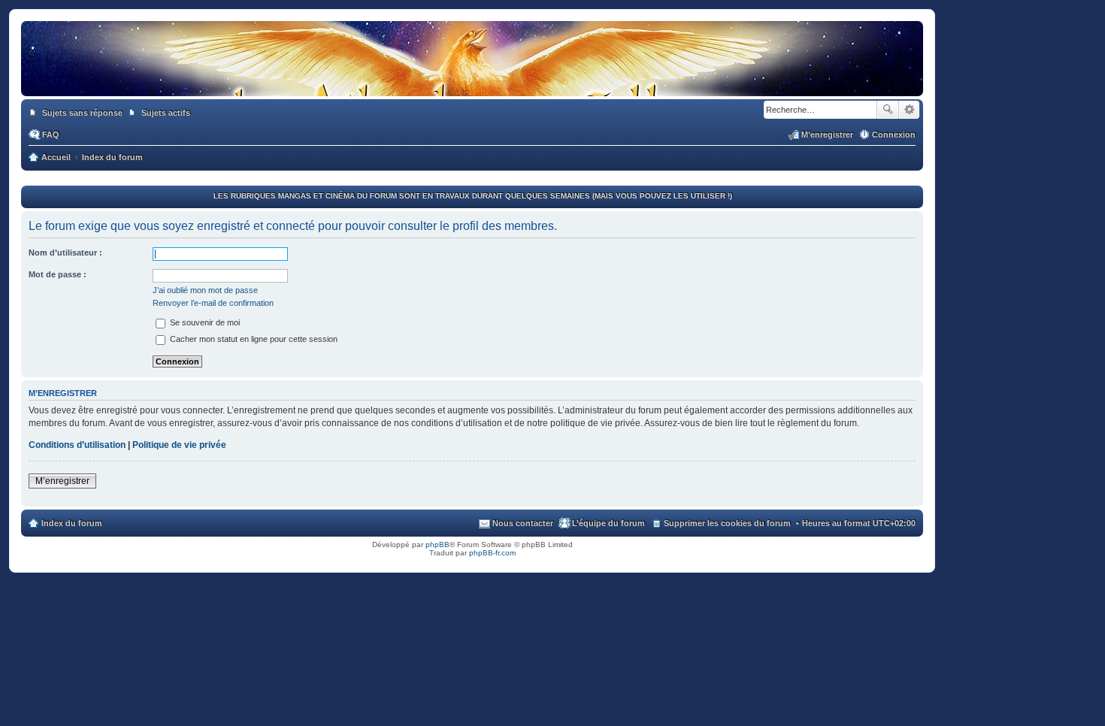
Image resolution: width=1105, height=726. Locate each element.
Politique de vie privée (179, 445)
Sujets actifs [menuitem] (165, 112)
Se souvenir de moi (204, 322)
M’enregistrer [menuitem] (827, 134)
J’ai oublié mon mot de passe (205, 290)
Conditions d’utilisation (77, 445)
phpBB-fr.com (492, 553)
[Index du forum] (472, 81)
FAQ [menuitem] (50, 134)
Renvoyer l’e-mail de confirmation (213, 302)
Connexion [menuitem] (894, 134)
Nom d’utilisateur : (65, 252)
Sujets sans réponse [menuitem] (82, 112)
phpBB (437, 544)
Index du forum (71, 523)
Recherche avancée (909, 110)
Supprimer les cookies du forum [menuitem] (727, 523)
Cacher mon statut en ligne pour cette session (253, 338)
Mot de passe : (57, 274)
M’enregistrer (62, 481)
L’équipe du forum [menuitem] (608, 523)
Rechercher (887, 110)
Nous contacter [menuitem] (522, 523)
